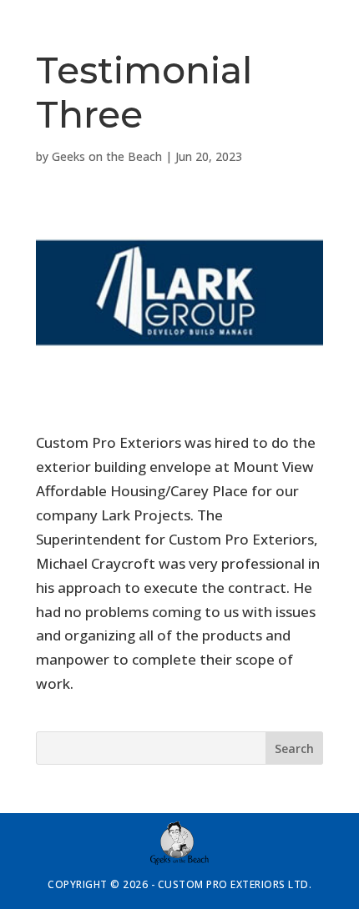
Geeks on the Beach (107, 156)
